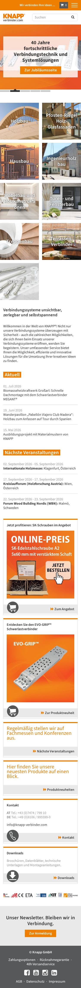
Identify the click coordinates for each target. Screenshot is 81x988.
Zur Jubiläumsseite (40, 70)
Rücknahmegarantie (55, 959)
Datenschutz (35, 981)
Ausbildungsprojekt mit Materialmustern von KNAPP (35, 436)
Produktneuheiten (60, 789)
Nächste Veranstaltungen (55, 751)
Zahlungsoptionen (22, 959)
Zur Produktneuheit (59, 713)
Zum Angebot (64, 609)
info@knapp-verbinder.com (27, 824)
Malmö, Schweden (36, 505)
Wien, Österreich (38, 486)
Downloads (65, 878)
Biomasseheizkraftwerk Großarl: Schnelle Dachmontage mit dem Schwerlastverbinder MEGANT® (35, 395)
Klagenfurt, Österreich (39, 468)
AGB (19, 981)
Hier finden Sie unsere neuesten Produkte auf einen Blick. (38, 771)
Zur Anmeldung (40, 933)
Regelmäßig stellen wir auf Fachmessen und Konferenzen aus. (39, 733)
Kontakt (68, 837)
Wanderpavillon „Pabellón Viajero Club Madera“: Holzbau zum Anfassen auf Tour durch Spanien (38, 416)
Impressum (57, 981)
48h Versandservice (41, 964)
